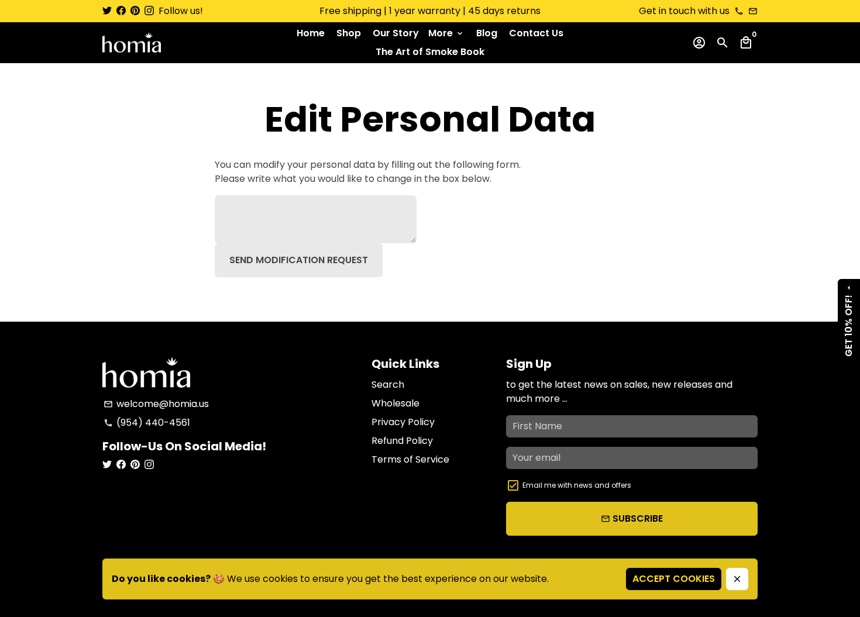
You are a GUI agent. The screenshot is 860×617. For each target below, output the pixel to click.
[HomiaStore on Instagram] (149, 11)
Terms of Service (410, 459)
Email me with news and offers (576, 485)
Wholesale (395, 403)
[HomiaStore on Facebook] (121, 11)
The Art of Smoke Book (430, 51)
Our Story (396, 33)
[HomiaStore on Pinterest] (135, 11)
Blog (486, 33)
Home (311, 33)
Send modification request (298, 260)
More (446, 33)
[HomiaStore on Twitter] (107, 11)
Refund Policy (402, 440)
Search (387, 384)
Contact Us (536, 33)
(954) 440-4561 (147, 422)
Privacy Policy (403, 422)
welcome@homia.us (156, 404)
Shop (348, 33)
